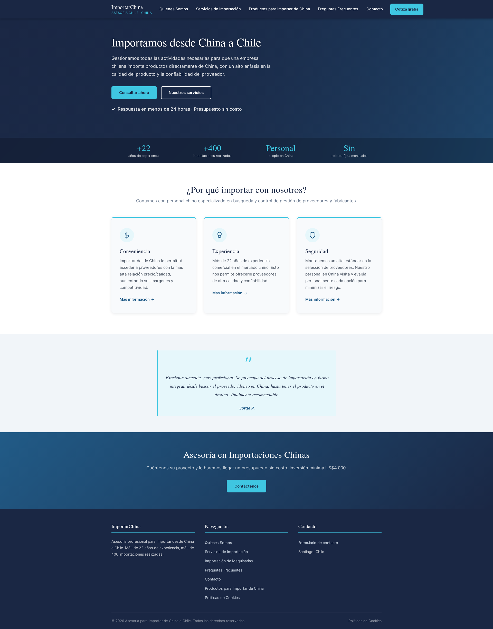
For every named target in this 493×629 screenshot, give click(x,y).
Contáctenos (246, 486)
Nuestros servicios (186, 92)
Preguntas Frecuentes (338, 9)
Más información (135, 299)
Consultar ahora (134, 92)
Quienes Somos (173, 9)
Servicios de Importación (218, 9)
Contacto (374, 9)
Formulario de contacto (318, 542)
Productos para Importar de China (279, 9)
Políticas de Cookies (222, 597)
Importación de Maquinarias (229, 561)
